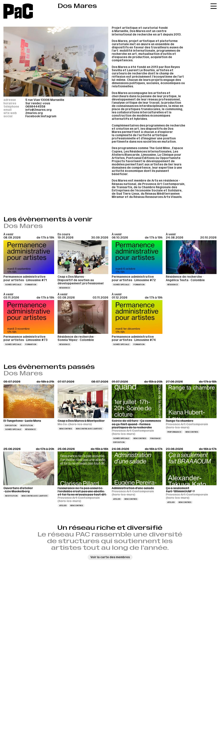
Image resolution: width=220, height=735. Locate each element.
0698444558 (35, 106)
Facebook (32, 116)
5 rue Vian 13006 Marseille (44, 100)
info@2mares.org (38, 109)
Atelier (62, 505)
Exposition (11, 425)
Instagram (48, 116)
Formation (30, 285)
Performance (174, 432)
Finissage (155, 438)
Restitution (26, 425)
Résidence (64, 288)
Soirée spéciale (13, 285)
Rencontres (65, 429)
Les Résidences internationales (147, 151)
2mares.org (34, 113)
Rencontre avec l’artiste (89, 429)
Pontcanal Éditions (140, 158)
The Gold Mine (159, 148)
